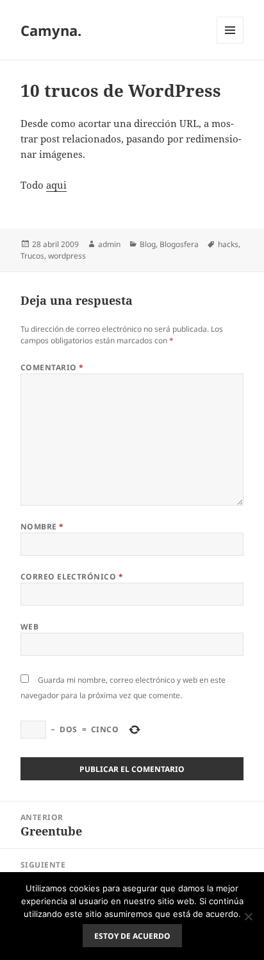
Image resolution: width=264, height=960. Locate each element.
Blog (148, 244)
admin (109, 244)
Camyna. (51, 30)
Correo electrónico (72, 576)
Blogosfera (179, 244)
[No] (248, 916)
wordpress (67, 255)
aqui (56, 184)
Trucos (32, 255)
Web (29, 626)
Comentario (52, 367)
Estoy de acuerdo (132, 935)
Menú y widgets (230, 43)
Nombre (42, 526)
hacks (228, 244)
